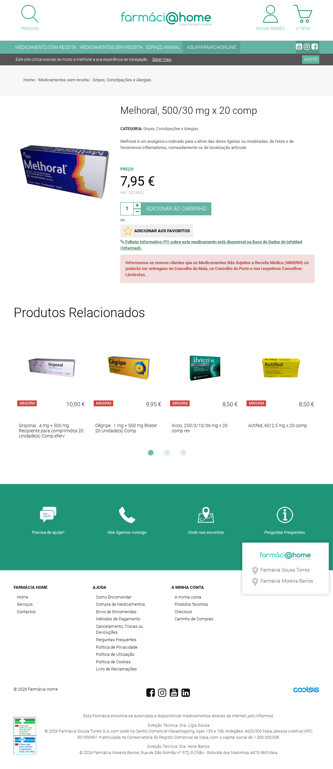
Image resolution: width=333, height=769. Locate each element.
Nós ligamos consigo (127, 532)
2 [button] (168, 454)
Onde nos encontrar (206, 532)
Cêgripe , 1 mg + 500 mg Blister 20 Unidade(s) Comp (126, 428)
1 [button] (152, 454)
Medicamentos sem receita (63, 79)
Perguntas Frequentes (284, 532)
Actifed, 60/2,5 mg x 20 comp (277, 425)
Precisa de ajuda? (48, 532)
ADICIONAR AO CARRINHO (176, 209)
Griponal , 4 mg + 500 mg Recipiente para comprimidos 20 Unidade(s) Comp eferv (51, 430)
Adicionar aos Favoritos (162, 230)
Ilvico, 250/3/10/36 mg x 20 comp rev (200, 428)
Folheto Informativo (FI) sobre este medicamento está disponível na (211, 244)
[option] (52, 388)
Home (28, 79)
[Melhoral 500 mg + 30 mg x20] (64, 172)
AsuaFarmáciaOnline (211, 47)
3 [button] (185, 454)
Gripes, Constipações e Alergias (122, 79)
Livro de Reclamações (116, 669)
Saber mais (161, 59)
